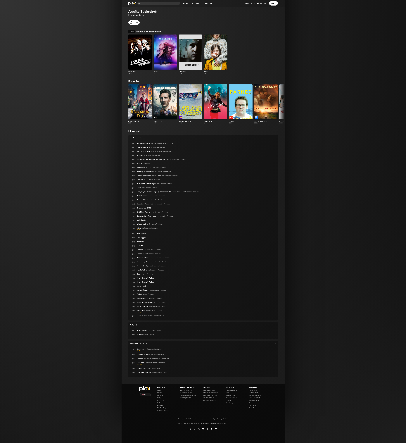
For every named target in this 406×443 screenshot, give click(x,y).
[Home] (132, 3)
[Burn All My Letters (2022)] (266, 104)
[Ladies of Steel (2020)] (215, 104)
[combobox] (160, 3)
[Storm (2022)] (215, 54)
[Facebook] (207, 429)
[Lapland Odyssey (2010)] (190, 104)
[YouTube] (216, 429)
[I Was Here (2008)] (140, 54)
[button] (134, 22)
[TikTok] (194, 429)
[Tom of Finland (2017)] (165, 104)
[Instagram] (190, 429)
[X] (199, 429)
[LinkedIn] (211, 429)
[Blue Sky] (203, 429)
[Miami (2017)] (165, 54)
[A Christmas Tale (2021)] (140, 104)
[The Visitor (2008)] (190, 54)
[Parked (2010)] (241, 104)
